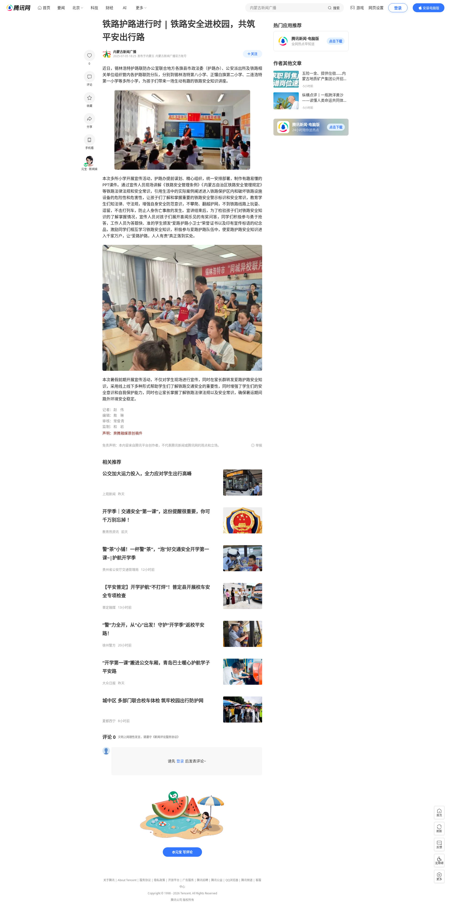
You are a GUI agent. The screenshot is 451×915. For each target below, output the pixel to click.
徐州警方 (109, 645)
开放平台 (173, 880)
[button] (336, 41)
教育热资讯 (110, 531)
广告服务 (188, 880)
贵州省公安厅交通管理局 (120, 569)
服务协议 (145, 880)
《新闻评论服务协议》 (166, 737)
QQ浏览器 (232, 880)
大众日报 (109, 683)
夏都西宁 (109, 721)
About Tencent (127, 880)
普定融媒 (109, 607)
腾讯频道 (247, 880)
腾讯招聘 (202, 880)
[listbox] (182, 591)
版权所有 (188, 900)
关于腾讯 (109, 880)
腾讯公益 (216, 880)
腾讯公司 (176, 900)
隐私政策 (159, 880)
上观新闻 (109, 494)
